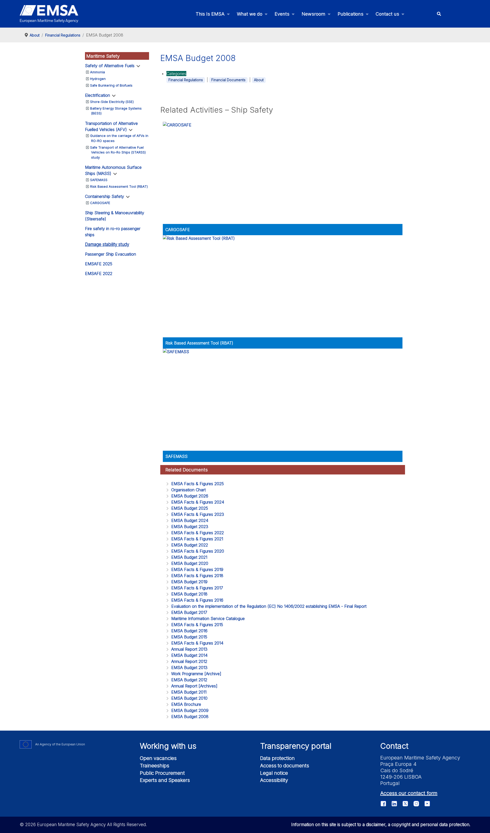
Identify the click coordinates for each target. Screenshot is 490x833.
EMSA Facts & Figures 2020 (197, 551)
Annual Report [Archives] (194, 685)
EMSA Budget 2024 (189, 520)
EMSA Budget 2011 (188, 692)
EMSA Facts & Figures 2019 (197, 569)
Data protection (277, 758)
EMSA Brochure (186, 704)
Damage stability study (107, 244)
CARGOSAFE (100, 203)
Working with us (168, 746)
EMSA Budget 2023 (189, 526)
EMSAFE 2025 (98, 263)
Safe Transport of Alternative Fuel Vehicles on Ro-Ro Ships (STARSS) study (118, 152)
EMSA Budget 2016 (189, 630)
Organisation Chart (188, 489)
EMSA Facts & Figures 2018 (197, 575)
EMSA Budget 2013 (189, 667)
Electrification (97, 95)
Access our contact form (408, 793)
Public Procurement (162, 773)
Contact (394, 746)
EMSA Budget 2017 (189, 612)
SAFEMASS (98, 180)
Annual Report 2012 (189, 661)
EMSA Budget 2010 (189, 698)
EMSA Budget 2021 (189, 557)
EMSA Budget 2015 (189, 636)
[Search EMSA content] (439, 14)
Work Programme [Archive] (196, 673)
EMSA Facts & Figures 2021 (197, 538)
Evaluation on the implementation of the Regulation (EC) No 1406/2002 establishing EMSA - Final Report (268, 606)
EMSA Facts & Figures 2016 (197, 600)
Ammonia (97, 72)
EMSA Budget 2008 (190, 716)
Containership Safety (104, 196)
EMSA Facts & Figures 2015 (197, 624)
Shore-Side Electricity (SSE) (112, 102)
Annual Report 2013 (189, 649)
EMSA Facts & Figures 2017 (197, 587)
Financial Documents (228, 80)
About (259, 80)
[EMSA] (49, 14)
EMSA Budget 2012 (189, 679)
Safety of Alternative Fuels (109, 65)
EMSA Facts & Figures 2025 (197, 483)
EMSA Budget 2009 (190, 710)
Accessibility (274, 780)
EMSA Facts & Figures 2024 (197, 502)
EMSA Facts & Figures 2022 (197, 532)
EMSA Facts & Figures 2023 (197, 514)
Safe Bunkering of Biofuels (111, 85)
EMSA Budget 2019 (189, 581)
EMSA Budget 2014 (189, 655)
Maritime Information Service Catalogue (208, 618)
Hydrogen (98, 79)
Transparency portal (296, 746)
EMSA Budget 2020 (189, 563)
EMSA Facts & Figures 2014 (197, 643)
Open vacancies (158, 758)
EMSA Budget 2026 (189, 495)
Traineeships (154, 766)
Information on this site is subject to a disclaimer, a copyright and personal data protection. (380, 824)
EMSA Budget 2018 (189, 594)
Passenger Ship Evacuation (110, 254)
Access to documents (284, 766)
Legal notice (274, 773)
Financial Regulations (185, 80)
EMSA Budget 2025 (189, 508)
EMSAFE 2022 (98, 273)
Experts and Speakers (165, 780)
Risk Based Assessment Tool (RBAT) (119, 186)
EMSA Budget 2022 (189, 545)
